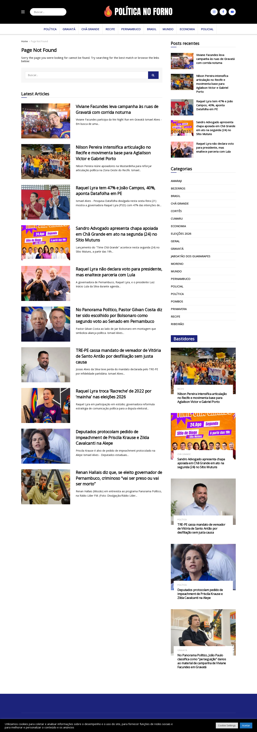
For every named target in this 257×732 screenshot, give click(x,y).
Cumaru (177, 218)
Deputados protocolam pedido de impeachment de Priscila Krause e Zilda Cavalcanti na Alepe (112, 437)
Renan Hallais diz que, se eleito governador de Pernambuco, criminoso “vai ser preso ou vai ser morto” (119, 478)
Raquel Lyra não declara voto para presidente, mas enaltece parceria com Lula (119, 271)
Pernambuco (131, 29)
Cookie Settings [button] (227, 725)
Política (50, 29)
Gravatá (69, 29)
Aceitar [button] (246, 725)
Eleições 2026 (181, 233)
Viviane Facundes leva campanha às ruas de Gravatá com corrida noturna (117, 109)
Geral (175, 241)
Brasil (151, 29)
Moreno (177, 264)
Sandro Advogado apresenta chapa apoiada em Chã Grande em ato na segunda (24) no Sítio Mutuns (117, 234)
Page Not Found (39, 41)
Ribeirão (177, 324)
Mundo (168, 29)
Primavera (179, 309)
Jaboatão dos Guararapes (190, 256)
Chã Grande (90, 29)
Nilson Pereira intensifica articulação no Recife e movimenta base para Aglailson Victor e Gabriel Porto (113, 152)
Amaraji (176, 181)
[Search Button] (62, 12)
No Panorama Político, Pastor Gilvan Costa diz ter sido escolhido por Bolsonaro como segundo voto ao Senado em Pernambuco (119, 315)
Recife (110, 29)
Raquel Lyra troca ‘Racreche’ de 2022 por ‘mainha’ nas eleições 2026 (113, 393)
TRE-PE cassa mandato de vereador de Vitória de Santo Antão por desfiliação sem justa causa (118, 356)
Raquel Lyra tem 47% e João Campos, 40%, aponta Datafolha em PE (115, 190)
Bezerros (178, 188)
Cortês (176, 211)
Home (24, 41)
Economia (187, 29)
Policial (207, 29)
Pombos (177, 301)
